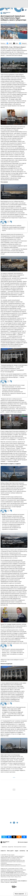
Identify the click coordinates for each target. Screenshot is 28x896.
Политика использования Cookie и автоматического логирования (13, 862)
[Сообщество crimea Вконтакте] (8, 837)
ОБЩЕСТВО (10, 847)
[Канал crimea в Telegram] (3, 837)
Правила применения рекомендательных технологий (13, 866)
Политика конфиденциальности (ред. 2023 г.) (11, 864)
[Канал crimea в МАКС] (24, 837)
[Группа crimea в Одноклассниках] (19, 837)
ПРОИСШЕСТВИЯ (18, 847)
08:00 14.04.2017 (4, 22)
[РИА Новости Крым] (5, 12)
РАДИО (16, 851)
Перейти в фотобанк (17, 40)
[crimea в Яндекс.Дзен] (14, 837)
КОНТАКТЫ (22, 851)
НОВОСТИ (3, 851)
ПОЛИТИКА (4, 847)
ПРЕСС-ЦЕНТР (10, 851)
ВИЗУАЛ (24, 847)
